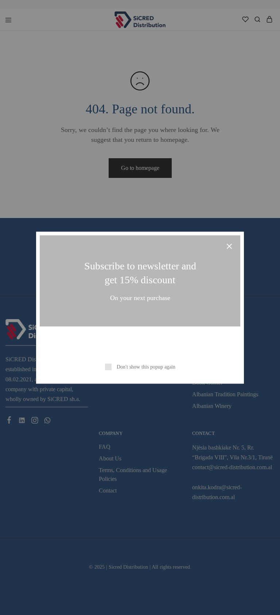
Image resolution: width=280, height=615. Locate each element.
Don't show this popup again (146, 366)
